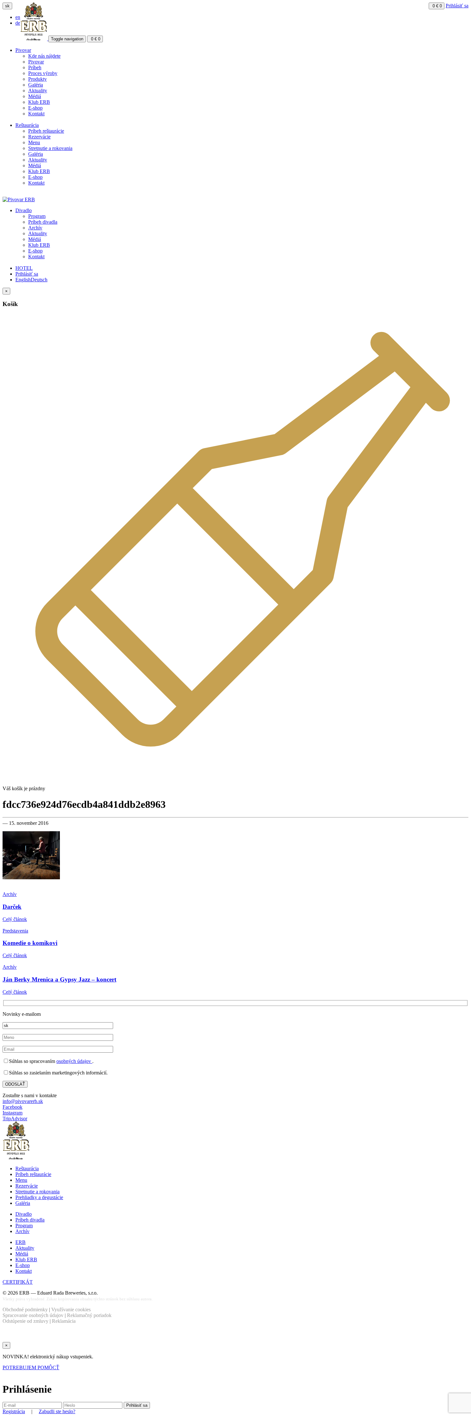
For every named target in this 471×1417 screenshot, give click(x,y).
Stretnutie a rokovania (50, 148)
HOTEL (24, 268)
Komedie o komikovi (30, 943)
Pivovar (23, 50)
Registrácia (14, 1411)
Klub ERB (39, 102)
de (17, 23)
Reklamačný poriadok (89, 1315)
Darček (12, 906)
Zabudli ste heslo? (57, 1411)
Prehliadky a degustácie (39, 1197)
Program (36, 216)
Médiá (34, 96)
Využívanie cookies (71, 1309)
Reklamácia (64, 1321)
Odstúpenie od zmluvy (25, 1321)
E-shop (35, 108)
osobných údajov (74, 1061)
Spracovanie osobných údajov (33, 1315)
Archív (35, 227)
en (17, 17)
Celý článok (15, 919)
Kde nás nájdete (44, 56)
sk (7, 6)
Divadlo (23, 210)
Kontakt (36, 113)
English (23, 279)
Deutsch (39, 279)
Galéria (35, 84)
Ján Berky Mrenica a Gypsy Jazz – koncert (59, 979)
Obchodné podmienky (25, 1309)
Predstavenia (15, 930)
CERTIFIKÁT (18, 1282)
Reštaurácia (27, 125)
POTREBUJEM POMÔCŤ (31, 1367)
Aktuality (37, 90)
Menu (34, 142)
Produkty (37, 79)
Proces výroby (42, 73)
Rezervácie (39, 136)
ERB (20, 1242)
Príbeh (34, 67)
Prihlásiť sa (457, 5)
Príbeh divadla (42, 222)
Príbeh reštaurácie (46, 131)
